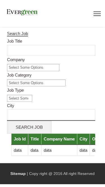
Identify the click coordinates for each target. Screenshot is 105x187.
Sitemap (18, 173)
